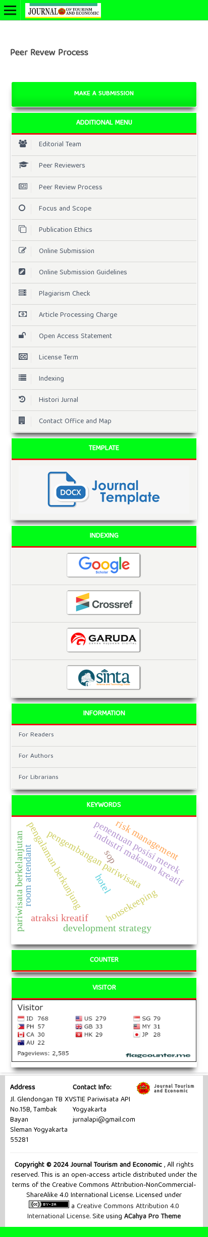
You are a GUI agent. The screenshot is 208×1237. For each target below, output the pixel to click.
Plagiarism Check (64, 294)
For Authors (36, 756)
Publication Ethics (65, 230)
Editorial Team (60, 145)
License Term (58, 358)
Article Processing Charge (78, 315)
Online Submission (66, 251)
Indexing (51, 379)
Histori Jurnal (58, 400)
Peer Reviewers (62, 166)
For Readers (36, 735)
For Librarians (39, 778)
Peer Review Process (70, 188)
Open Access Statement (75, 337)
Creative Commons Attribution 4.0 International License (103, 1212)
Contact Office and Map (75, 422)
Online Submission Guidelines (83, 273)
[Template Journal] (104, 489)
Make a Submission (104, 94)
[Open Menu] (10, 10)
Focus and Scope (65, 209)
